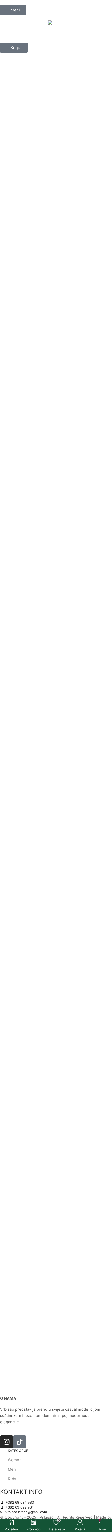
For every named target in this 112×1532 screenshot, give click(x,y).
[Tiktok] (19, 1441)
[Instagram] (6, 1441)
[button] (13, 10)
